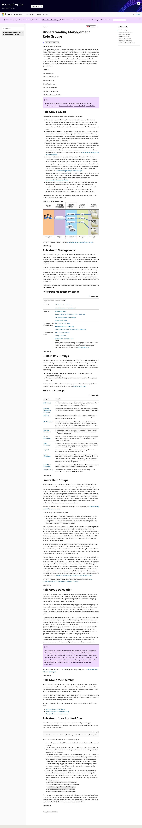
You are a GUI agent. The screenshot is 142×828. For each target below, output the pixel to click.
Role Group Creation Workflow (126, 43)
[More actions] (97, 26)
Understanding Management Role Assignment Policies (77, 106)
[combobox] (13, 28)
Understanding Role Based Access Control (80, 242)
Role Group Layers (123, 30)
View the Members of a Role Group (57, 714)
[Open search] (134, 14)
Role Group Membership (125, 40)
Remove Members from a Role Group (65, 308)
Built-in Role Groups (83, 347)
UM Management (48, 422)
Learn (44, 27)
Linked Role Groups (123, 36)
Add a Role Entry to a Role (62, 332)
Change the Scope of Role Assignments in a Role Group (70, 329)
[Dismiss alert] (138, 3)
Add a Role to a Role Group (62, 323)
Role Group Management (125, 32)
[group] (71, 735)
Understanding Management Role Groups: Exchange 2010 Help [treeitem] (13, 33)
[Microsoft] (3, 14)
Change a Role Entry (60, 335)
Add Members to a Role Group (63, 305)
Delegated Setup (48, 469)
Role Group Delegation (124, 38)
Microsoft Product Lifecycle (51, 20)
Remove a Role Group (61, 320)
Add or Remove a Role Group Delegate (65, 317)
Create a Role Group (60, 311)
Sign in (138, 14)
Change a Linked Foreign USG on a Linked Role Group (70, 314)
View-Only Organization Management (47, 410)
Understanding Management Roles (57, 180)
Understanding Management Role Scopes (69, 171)
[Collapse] (24, 25)
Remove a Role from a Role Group (64, 326)
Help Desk (46, 450)
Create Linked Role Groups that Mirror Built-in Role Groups (74, 575)
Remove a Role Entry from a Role (64, 338)
